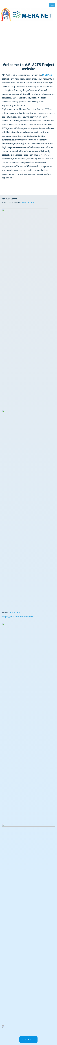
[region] (28, 41)
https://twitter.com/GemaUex (17, 616)
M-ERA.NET (48, 75)
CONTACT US (28, 1039)
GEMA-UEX (14, 612)
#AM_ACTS (28, 202)
